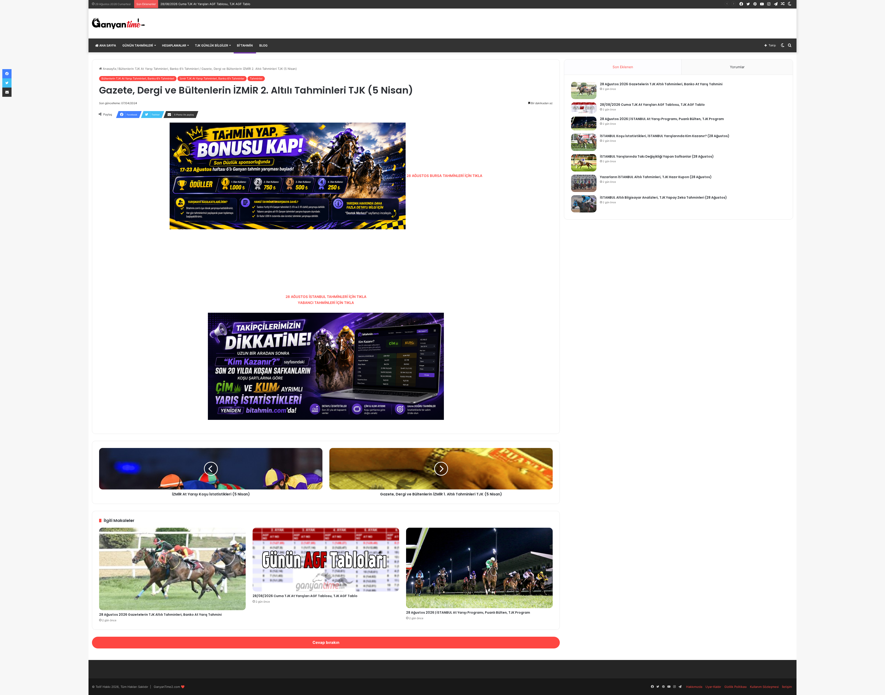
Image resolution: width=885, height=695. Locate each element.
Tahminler (256, 78)
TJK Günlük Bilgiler (211, 45)
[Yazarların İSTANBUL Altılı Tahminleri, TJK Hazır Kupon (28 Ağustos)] (583, 183)
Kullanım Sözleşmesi (764, 687)
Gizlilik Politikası (735, 687)
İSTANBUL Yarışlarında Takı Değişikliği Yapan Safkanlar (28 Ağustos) (657, 156)
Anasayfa (109, 69)
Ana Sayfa (107, 45)
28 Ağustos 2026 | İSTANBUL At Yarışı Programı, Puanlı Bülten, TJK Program (214, 4)
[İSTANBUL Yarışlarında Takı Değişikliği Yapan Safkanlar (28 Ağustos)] (583, 162)
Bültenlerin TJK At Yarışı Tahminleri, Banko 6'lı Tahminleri (158, 69)
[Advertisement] (326, 261)
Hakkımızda (694, 687)
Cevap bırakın (326, 642)
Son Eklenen (623, 67)
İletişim (787, 687)
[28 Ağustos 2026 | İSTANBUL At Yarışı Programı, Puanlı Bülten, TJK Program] (479, 568)
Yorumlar (737, 67)
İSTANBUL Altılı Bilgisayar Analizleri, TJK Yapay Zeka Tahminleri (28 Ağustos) (663, 197)
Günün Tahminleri (137, 45)
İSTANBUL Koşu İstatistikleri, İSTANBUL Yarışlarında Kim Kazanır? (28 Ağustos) (664, 136)
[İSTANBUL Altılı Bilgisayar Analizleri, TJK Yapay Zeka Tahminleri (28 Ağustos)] (583, 203)
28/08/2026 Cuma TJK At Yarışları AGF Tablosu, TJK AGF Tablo (305, 596)
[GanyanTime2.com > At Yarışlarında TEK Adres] (118, 23)
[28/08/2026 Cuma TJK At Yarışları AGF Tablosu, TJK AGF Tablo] (326, 560)
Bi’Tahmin (245, 45)
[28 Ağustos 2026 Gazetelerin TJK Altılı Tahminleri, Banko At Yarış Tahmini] (172, 569)
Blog (263, 45)
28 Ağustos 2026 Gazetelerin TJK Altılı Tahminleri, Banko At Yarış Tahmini (160, 614)
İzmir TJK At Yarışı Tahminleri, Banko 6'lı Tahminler (212, 78)
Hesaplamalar (174, 45)
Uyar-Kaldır (713, 687)
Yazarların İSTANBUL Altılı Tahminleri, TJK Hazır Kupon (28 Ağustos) (656, 177)
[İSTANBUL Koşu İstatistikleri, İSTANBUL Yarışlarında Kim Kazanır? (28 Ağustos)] (583, 142)
